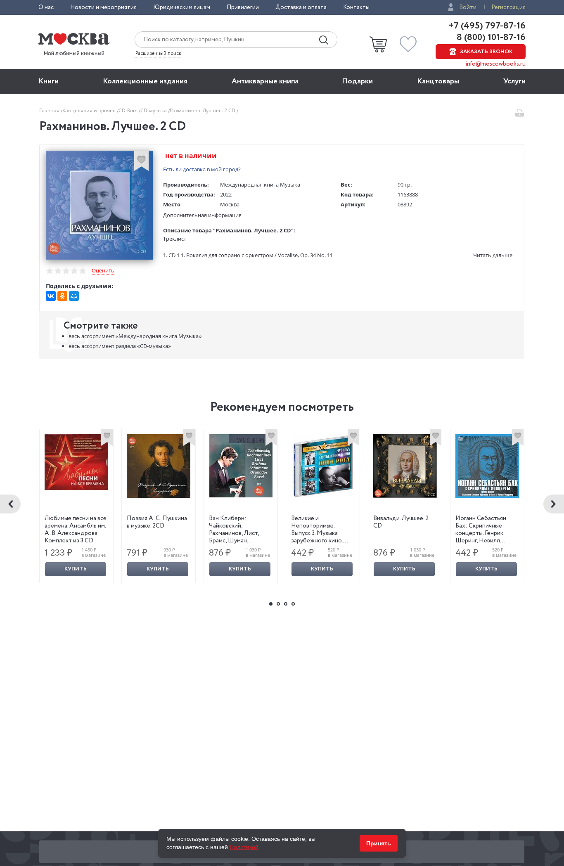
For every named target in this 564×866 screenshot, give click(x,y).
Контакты (356, 7)
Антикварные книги (265, 81)
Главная (50, 110)
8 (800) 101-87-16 (490, 38)
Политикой (244, 847)
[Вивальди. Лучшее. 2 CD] (405, 466)
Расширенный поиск (158, 53)
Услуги (514, 81)
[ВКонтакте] (51, 296)
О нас (46, 7)
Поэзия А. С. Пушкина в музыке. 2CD (157, 522)
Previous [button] (10, 504)
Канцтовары (438, 81)
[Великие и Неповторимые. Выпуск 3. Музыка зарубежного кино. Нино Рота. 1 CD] (323, 466)
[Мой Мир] (74, 296)
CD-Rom (128, 110)
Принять (378, 843)
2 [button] (278, 604)
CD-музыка (154, 110)
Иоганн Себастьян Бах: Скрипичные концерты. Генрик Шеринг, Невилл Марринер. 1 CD (480, 533)
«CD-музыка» (120, 346)
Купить (75, 569)
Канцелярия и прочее (89, 110)
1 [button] (271, 604)
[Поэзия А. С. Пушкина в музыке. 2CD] (158, 466)
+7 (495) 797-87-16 (487, 26)
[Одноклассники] (62, 296)
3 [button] (285, 604)
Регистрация (508, 7)
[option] (77, 506)
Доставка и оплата (301, 7)
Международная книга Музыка (260, 184)
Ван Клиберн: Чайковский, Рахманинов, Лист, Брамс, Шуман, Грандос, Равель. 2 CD (238, 533)
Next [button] (553, 504)
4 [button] (293, 604)
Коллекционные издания (145, 81)
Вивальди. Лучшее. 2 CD (401, 522)
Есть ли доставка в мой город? (202, 169)
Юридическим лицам (181, 7)
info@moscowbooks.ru (496, 64)
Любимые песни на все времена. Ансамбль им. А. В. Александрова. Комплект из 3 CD (76, 529)
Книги (48, 81)
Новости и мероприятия (103, 7)
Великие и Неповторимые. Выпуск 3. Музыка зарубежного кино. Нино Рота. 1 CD (317, 533)
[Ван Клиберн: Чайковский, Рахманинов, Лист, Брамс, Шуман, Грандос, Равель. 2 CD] (241, 465)
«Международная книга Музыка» (135, 336)
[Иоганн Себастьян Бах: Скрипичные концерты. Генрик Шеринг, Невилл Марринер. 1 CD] (487, 466)
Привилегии (243, 7)
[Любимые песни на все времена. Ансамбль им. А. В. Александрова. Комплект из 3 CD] (76, 462)
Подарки (357, 81)
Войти (467, 7)
